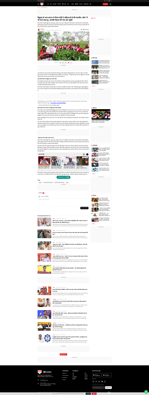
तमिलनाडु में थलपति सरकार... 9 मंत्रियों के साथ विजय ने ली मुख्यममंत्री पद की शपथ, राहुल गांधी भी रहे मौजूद (70, 326)
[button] (87, 154)
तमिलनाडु (54, 299)
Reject (94, 393)
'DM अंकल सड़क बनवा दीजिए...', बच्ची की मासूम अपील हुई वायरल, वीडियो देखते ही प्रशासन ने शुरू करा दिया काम (104, 77)
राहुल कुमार (42, 29)
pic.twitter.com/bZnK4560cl (58, 103)
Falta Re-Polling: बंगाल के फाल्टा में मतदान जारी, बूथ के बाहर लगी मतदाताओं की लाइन (70, 233)
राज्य (73, 375)
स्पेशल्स (94, 195)
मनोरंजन (86, 375)
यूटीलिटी (73, 379)
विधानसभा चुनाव (42, 30)
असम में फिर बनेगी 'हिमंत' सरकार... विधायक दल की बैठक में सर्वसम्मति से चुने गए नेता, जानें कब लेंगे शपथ (69, 314)
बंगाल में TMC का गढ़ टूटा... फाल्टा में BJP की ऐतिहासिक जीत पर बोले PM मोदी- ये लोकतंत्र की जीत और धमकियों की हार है (69, 221)
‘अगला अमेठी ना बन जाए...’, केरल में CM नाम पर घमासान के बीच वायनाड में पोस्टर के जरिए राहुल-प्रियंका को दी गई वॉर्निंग (70, 257)
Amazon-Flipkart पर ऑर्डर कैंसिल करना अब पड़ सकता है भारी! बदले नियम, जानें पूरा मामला (104, 159)
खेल (85, 373)
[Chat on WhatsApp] (146, 392)
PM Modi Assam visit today (59, 182)
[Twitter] (63, 62)
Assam (67, 182)
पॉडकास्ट (94, 108)
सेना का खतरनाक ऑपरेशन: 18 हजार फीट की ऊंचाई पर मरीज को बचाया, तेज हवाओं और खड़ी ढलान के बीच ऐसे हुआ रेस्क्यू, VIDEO (104, 62)
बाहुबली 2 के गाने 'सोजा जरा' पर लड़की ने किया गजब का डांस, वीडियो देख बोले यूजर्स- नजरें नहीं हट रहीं (104, 67)
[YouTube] (69, 62)
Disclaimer (64, 377)
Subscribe (108, 387)
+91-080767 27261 (44, 380)
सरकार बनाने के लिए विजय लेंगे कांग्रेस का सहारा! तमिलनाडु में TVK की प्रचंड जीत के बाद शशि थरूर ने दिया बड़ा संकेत (56, 167)
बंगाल (54, 218)
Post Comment (84, 208)
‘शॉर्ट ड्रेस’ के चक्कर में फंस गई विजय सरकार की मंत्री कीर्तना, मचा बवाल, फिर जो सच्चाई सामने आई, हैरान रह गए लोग (104, 72)
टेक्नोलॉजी (94, 145)
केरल (54, 242)
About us (64, 373)
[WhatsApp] (71, 62)
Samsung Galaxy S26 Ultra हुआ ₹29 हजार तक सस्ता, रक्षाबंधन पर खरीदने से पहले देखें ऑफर (104, 164)
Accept (88, 393)
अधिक (93, 86)
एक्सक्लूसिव (74, 377)
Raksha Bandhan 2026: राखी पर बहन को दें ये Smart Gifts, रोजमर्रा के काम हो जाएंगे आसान (104, 169)
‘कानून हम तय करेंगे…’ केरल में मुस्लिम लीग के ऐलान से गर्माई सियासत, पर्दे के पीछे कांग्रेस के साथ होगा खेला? (69, 245)
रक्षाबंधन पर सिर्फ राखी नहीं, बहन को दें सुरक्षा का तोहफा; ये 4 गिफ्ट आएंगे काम (104, 154)
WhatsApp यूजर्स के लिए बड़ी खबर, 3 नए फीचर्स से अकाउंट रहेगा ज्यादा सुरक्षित (104, 149)
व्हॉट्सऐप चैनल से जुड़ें (62, 177)
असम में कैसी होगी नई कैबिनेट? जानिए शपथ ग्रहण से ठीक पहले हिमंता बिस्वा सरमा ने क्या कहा (69, 290)
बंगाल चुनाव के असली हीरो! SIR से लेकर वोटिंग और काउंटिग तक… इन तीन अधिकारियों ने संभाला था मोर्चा (70, 167)
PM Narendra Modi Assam (48, 182)
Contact (64, 379)
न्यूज (73, 373)
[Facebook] (60, 62)
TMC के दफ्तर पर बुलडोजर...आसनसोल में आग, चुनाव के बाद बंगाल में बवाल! (81, 167)
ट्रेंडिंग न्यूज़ (94, 58)
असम (54, 266)
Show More (62, 354)
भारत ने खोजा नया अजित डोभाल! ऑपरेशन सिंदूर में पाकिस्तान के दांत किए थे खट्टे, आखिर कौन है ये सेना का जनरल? (104, 199)
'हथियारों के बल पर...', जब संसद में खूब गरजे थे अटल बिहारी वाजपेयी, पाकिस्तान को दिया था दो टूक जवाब (104, 214)
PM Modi (40, 182)
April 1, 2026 (56, 105)
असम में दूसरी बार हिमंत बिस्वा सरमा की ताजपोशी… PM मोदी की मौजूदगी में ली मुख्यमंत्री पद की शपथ (69, 269)
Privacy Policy (65, 375)
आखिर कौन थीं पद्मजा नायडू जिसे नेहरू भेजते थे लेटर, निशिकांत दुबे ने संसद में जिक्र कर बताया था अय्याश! (104, 204)
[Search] (110, 4)
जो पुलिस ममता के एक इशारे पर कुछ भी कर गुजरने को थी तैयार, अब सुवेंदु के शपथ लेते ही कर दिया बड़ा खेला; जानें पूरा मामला (69, 338)
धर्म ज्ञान (86, 377)
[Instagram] (66, 62)
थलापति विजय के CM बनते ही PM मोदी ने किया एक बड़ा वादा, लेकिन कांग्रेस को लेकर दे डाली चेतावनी (69, 302)
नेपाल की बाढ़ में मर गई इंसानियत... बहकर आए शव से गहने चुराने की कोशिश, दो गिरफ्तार (104, 82)
